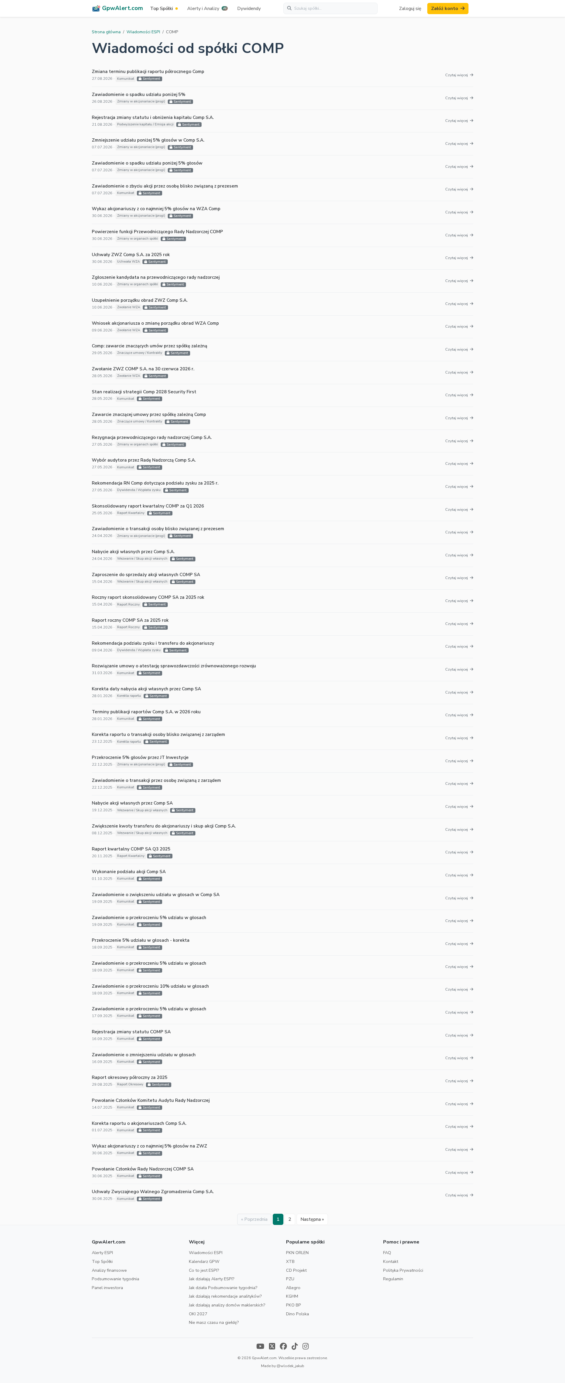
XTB (290, 1261)
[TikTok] (295, 1347)
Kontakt (390, 1261)
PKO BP (293, 1305)
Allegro (293, 1288)
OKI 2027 (198, 1314)
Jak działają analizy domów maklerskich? (227, 1305)
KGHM (292, 1296)
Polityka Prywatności (403, 1270)
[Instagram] (306, 1347)
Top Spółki (102, 1261)
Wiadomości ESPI (143, 32)
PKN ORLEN (297, 1253)
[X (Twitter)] (272, 1347)
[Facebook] (283, 1347)
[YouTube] (260, 1347)
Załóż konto (444, 8)
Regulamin (393, 1279)
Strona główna (106, 32)
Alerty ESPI (102, 1253)
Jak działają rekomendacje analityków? (225, 1296)
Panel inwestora (107, 1288)
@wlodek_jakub (290, 1365)
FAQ (387, 1253)
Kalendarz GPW (204, 1261)
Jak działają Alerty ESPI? (212, 1279)
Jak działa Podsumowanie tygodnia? (223, 1288)
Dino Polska (297, 1314)
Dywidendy (249, 8)
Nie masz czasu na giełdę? (214, 1322)
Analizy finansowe (109, 1270)
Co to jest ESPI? (204, 1270)
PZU (290, 1279)
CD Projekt (296, 1270)
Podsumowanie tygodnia (115, 1279)
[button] (207, 8)
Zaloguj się (410, 8)
